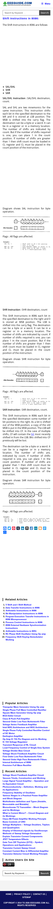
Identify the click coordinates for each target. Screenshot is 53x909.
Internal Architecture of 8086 (17, 762)
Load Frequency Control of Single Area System (26, 748)
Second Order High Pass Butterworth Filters (25, 759)
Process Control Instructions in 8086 (24, 622)
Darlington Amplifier (13, 736)
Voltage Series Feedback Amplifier (20, 724)
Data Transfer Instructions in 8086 (23, 607)
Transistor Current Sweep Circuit (19, 848)
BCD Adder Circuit (12, 716)
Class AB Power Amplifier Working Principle (24, 819)
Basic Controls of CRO (14, 822)
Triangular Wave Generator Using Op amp (23, 707)
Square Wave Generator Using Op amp (22, 713)
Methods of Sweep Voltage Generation (22, 833)
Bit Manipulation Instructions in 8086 (24, 613)
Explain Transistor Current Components (23, 836)
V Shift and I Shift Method (18, 605)
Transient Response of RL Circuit (19, 745)
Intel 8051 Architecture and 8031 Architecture (25, 727)
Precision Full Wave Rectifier (17, 765)
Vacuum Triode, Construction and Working (24, 778)
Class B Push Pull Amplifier (16, 718)
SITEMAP (26, 897)
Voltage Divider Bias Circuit (16, 750)
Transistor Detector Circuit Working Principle (25, 854)
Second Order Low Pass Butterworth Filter (24, 721)
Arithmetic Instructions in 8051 (21, 631)
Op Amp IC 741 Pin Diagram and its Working (25, 739)
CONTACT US (39, 894)
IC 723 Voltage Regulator (15, 742)
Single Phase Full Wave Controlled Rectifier (24, 710)
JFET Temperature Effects (16, 839)
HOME (8, 894)
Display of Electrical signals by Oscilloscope (25, 830)
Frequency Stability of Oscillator (19, 792)
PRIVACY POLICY (22, 894)
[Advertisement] (26, 56)
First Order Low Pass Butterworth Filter (22, 756)
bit (32, 434)
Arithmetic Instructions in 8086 (21, 610)
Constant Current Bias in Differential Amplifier (26, 851)
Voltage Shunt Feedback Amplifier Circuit (23, 753)
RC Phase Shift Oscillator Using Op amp (26, 634)
